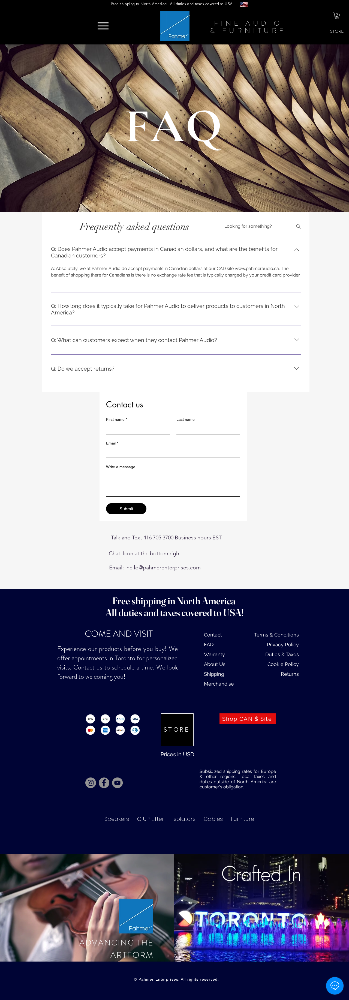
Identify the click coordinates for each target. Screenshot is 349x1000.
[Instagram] (90, 782)
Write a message (120, 467)
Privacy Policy (283, 644)
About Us (214, 664)
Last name (185, 419)
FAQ (208, 644)
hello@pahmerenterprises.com (164, 567)
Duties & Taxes (282, 654)
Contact (213, 635)
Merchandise (219, 684)
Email (112, 443)
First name (116, 419)
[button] (337, 16)
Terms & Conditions (276, 635)
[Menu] (103, 26)
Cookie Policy (283, 664)
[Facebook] (104, 782)
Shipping (214, 674)
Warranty (214, 654)
